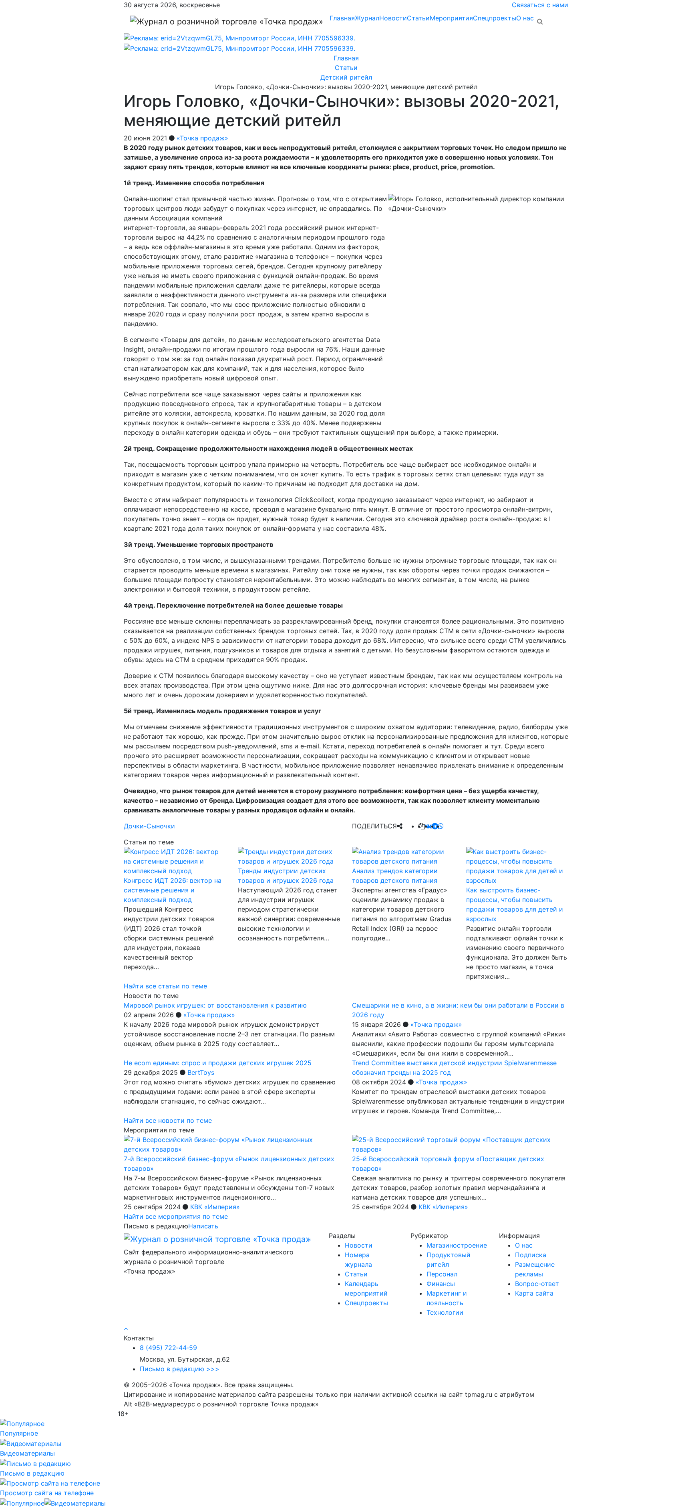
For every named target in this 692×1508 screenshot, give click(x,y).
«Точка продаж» (202, 138)
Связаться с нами (540, 5)
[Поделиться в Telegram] (435, 826)
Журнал (367, 18)
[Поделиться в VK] (428, 826)
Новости (393, 18)
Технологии (444, 1312)
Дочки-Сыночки (149, 826)
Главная (342, 18)
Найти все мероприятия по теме (176, 1216)
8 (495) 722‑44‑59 (168, 1348)
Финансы (440, 1284)
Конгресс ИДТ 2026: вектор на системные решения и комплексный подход (172, 890)
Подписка (530, 1255)
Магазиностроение (456, 1245)
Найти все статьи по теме (165, 986)
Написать (203, 1226)
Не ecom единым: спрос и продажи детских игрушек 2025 (218, 1063)
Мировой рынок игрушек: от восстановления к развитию (215, 1005)
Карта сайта (534, 1293)
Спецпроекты (494, 18)
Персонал (441, 1274)
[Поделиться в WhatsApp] (441, 826)
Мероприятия (451, 18)
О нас (525, 18)
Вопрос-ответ (537, 1284)
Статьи (418, 18)
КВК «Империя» (215, 1207)
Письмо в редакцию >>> (179, 1369)
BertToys (200, 1072)
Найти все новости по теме (168, 1120)
